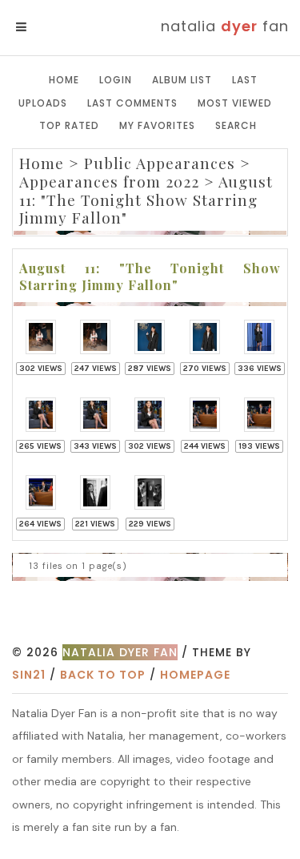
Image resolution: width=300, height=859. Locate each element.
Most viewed (235, 103)
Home (64, 80)
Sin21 (29, 675)
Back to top (103, 675)
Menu (47, 27)
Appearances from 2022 (109, 181)
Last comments (132, 103)
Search (236, 125)
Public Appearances (159, 162)
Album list (182, 80)
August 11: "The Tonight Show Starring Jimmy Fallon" (146, 199)
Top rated (69, 125)
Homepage (195, 675)
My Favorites (157, 125)
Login (115, 80)
